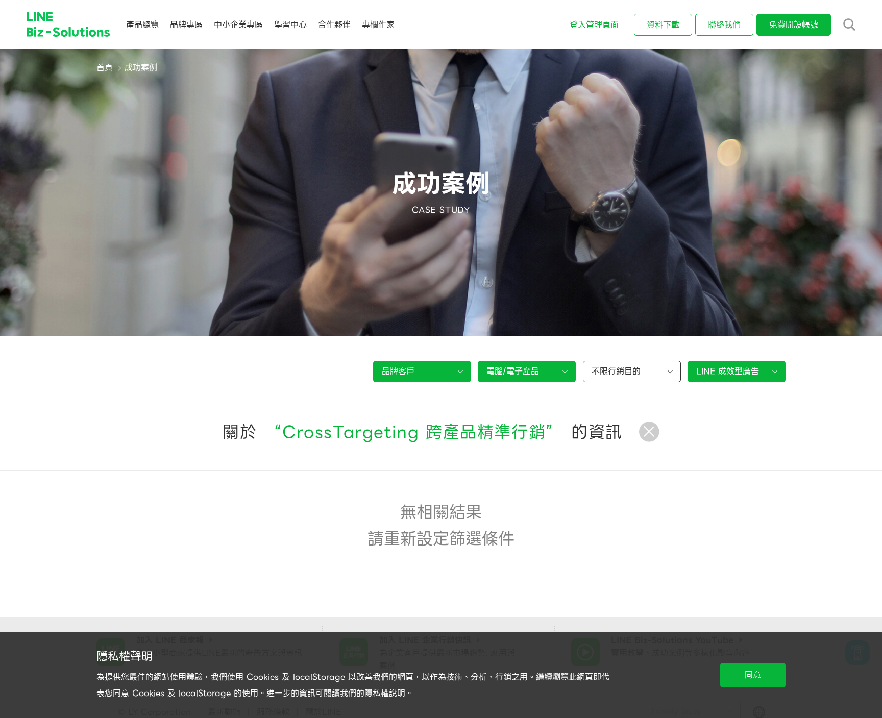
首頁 (104, 67)
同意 (753, 675)
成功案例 (141, 67)
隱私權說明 (384, 693)
